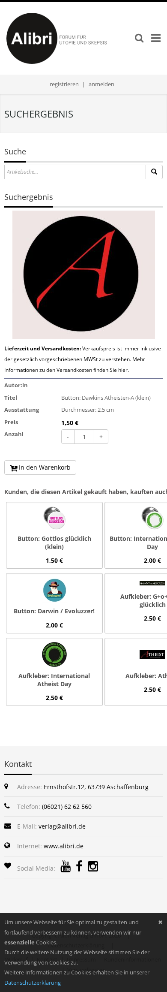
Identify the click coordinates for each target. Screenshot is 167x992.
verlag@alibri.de (62, 826)
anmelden (101, 84)
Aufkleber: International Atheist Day (54, 680)
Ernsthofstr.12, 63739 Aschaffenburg (96, 787)
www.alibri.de (64, 846)
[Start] (154, 172)
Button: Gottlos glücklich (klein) (54, 542)
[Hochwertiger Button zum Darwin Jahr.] (54, 589)
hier (123, 370)
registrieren (64, 84)
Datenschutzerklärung (32, 982)
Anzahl (14, 434)
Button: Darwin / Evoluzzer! (54, 611)
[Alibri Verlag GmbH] (69, 38)
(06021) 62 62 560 (67, 806)
